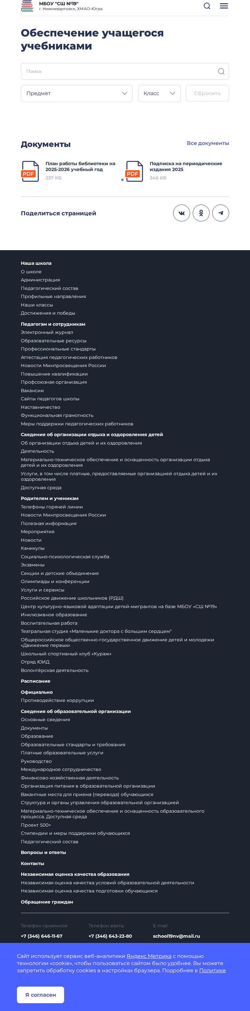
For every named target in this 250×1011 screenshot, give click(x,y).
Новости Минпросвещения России (63, 365)
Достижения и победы (48, 313)
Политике (212, 970)
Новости (31, 540)
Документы (34, 728)
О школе (31, 272)
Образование (37, 736)
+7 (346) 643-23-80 (110, 936)
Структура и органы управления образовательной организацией (100, 802)
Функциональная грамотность (57, 415)
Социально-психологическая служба (65, 557)
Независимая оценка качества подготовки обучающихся (89, 891)
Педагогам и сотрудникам (53, 324)
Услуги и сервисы (42, 590)
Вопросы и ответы (43, 852)
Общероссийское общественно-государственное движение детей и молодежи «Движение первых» (117, 642)
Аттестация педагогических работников (69, 357)
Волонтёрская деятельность (55, 670)
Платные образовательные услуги (62, 753)
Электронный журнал (47, 332)
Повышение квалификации (54, 374)
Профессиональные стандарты (58, 349)
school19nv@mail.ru (176, 936)
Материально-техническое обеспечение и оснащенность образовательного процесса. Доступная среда (112, 814)
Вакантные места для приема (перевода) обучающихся (87, 794)
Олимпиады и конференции (55, 581)
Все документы (208, 143)
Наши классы (37, 305)
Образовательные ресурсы (54, 341)
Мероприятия (37, 531)
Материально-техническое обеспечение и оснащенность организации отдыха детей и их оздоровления (115, 462)
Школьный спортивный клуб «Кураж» (66, 654)
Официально (37, 692)
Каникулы (33, 548)
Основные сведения (45, 719)
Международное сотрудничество (61, 769)
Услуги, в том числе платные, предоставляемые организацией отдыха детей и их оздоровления (119, 476)
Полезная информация (48, 523)
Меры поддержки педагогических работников (77, 424)
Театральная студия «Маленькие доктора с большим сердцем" (96, 631)
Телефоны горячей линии (52, 507)
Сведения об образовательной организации (76, 711)
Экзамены (33, 565)
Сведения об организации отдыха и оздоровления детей (92, 434)
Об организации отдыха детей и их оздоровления (81, 443)
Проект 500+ (36, 825)
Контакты (32, 863)
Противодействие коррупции (57, 700)
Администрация (40, 280)
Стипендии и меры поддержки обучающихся (75, 833)
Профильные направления (53, 296)
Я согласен (40, 995)
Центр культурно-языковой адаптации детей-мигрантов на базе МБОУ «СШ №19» (119, 606)
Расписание (35, 681)
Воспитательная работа (49, 623)
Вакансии (32, 390)
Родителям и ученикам (49, 498)
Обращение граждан (47, 902)
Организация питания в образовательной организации (88, 786)
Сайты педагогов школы (50, 399)
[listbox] (77, 93)
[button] (207, 6)
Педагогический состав (49, 288)
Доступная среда (41, 488)
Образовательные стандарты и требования (73, 745)
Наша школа (36, 263)
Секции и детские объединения (60, 573)
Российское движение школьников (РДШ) (72, 598)
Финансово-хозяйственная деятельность (70, 778)
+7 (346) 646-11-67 (41, 936)
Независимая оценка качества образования (75, 874)
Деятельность (37, 451)
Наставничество (40, 407)
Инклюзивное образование (54, 615)
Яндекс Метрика (149, 956)
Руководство (36, 761)
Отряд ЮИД (35, 662)
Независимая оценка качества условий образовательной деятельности (107, 883)
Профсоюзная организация (54, 382)
